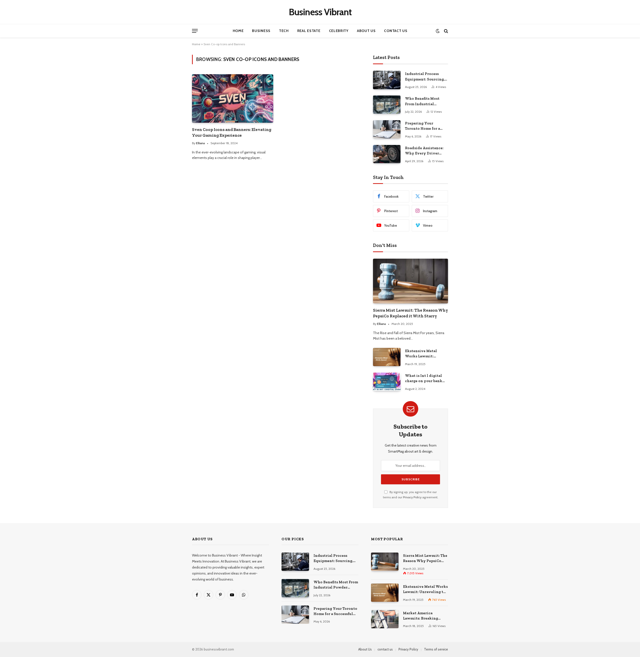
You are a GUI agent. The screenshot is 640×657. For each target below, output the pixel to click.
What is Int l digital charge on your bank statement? (423, 378)
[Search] (445, 30)
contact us (385, 649)
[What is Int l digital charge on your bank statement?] (386, 382)
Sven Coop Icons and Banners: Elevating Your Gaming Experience (231, 132)
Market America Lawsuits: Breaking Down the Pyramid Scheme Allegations (421, 616)
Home (238, 30)
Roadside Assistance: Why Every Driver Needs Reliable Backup (425, 151)
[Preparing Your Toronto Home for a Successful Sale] (386, 129)
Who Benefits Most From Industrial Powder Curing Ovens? (426, 101)
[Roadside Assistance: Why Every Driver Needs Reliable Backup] (386, 154)
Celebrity (338, 30)
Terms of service (436, 649)
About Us (366, 30)
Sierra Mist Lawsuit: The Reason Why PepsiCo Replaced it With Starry (410, 313)
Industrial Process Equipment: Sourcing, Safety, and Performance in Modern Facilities (424, 76)
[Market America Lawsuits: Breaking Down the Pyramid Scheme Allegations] (384, 619)
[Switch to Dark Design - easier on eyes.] (437, 31)
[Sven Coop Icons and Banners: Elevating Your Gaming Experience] (232, 98)
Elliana (200, 143)
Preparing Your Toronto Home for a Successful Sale (422, 126)
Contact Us (395, 30)
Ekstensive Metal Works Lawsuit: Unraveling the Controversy (421, 354)
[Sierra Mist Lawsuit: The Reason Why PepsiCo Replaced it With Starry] (410, 281)
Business (261, 30)
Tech (284, 30)
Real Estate (308, 30)
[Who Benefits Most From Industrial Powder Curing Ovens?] (386, 104)
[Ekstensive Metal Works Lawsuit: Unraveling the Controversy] (386, 357)
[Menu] (195, 30)
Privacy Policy (412, 497)
